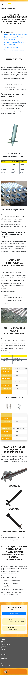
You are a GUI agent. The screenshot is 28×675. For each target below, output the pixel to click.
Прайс (2, 651)
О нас (2, 652)
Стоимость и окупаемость (10, 39)
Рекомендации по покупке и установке (14, 41)
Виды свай (3, 643)
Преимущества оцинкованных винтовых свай (15, 34)
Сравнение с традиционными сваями (13, 37)
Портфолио (4, 649)
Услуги (2, 647)
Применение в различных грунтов (12, 36)
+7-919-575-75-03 (12, 629)
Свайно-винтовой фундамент (11, 47)
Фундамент (4, 646)
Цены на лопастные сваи (10, 45)
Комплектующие (5, 644)
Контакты (3, 654)
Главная (3, 7)
